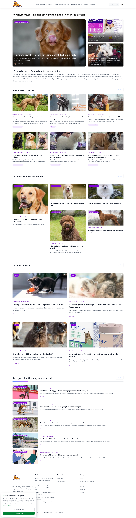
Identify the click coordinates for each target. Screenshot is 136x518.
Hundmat (92, 4)
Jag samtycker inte (19, 509)
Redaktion (60, 475)
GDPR (41, 512)
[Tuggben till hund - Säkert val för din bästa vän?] (105, 55)
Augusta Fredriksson (18, 114)
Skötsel (86, 4)
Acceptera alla (19, 513)
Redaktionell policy (48, 512)
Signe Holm (15, 216)
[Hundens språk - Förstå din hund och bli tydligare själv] (49, 43)
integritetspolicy (7, 505)
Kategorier (83, 475)
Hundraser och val (76, 4)
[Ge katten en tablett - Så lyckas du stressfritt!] (105, 30)
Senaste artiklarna (41, 4)
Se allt (120, 90)
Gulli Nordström (54, 114)
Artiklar (37, 475)
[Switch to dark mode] (122, 4)
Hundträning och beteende (61, 4)
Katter (50, 4)
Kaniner (82, 492)
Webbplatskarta (59, 512)
